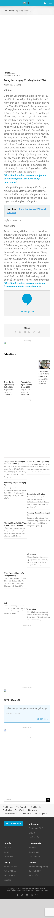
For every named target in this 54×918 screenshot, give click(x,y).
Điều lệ (32, 833)
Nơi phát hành (10, 871)
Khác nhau (31, 609)
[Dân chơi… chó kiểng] (36, 486)
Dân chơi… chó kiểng (36, 494)
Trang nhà (15, 823)
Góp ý (6, 852)
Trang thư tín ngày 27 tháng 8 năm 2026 (9, 384)
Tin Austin (32, 810)
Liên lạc (7, 880)
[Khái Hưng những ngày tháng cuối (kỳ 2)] (13, 556)
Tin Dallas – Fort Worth (13, 810)
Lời (5, 603)
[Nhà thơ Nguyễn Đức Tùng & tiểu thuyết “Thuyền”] (13, 516)
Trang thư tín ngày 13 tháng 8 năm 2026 (44, 373)
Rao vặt (32, 847)
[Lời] (13, 596)
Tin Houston (36, 807)
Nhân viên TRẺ (11, 866)
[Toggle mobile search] (45, 3)
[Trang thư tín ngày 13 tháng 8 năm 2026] (44, 361)
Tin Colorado (9, 813)
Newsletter (9, 856)
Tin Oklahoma (24, 813)
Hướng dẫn (34, 837)
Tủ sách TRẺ (35, 871)
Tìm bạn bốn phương (38, 866)
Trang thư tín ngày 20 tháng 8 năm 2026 (26, 384)
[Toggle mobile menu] (50, 3)
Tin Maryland (41, 813)
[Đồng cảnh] (36, 546)
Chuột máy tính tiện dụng (38, 461)
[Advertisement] (27, 43)
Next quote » (42, 719)
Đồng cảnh (31, 554)
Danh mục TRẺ (36, 828)
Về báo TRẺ (9, 875)
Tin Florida (8, 807)
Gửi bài (7, 847)
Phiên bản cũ (35, 875)
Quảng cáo (34, 852)
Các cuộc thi (34, 856)
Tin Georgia (21, 807)
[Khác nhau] (36, 599)
